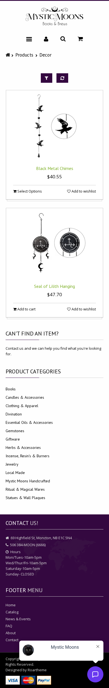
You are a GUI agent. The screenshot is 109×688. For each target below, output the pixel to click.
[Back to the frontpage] (8, 55)
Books (11, 389)
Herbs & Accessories (23, 447)
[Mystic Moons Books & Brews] (54, 16)
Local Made (15, 472)
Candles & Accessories (25, 397)
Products (24, 55)
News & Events (18, 618)
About (11, 632)
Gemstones (15, 430)
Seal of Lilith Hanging (54, 286)
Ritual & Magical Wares (25, 489)
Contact (12, 639)
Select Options (29, 191)
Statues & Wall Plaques (25, 497)
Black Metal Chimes (54, 168)
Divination (14, 414)
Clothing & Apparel (22, 405)
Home (11, 604)
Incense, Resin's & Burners (27, 455)
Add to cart (25, 309)
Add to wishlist (83, 191)
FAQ (9, 625)
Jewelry (12, 464)
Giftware (13, 439)
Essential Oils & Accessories (29, 422)
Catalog (12, 611)
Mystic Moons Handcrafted (28, 480)
